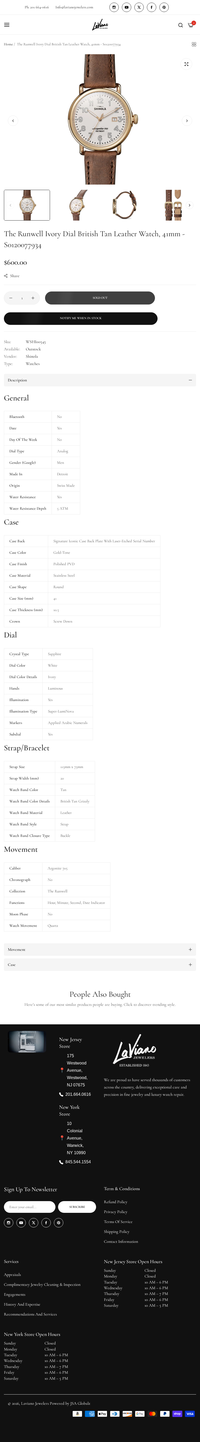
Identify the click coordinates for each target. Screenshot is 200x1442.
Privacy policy (115, 1211)
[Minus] (10, 298)
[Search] (180, 24)
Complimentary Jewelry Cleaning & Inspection (42, 1284)
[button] (187, 120)
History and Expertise (22, 1304)
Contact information (121, 1241)
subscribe (77, 1207)
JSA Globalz (80, 1403)
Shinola (32, 356)
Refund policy (115, 1201)
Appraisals (12, 1274)
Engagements (14, 1294)
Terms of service (118, 1221)
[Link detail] (114, 7)
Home (8, 44)
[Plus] (33, 298)
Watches (33, 363)
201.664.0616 (78, 1094)
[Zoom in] (186, 64)
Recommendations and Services (30, 1314)
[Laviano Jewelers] (100, 25)
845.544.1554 (78, 1162)
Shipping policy (116, 1231)
